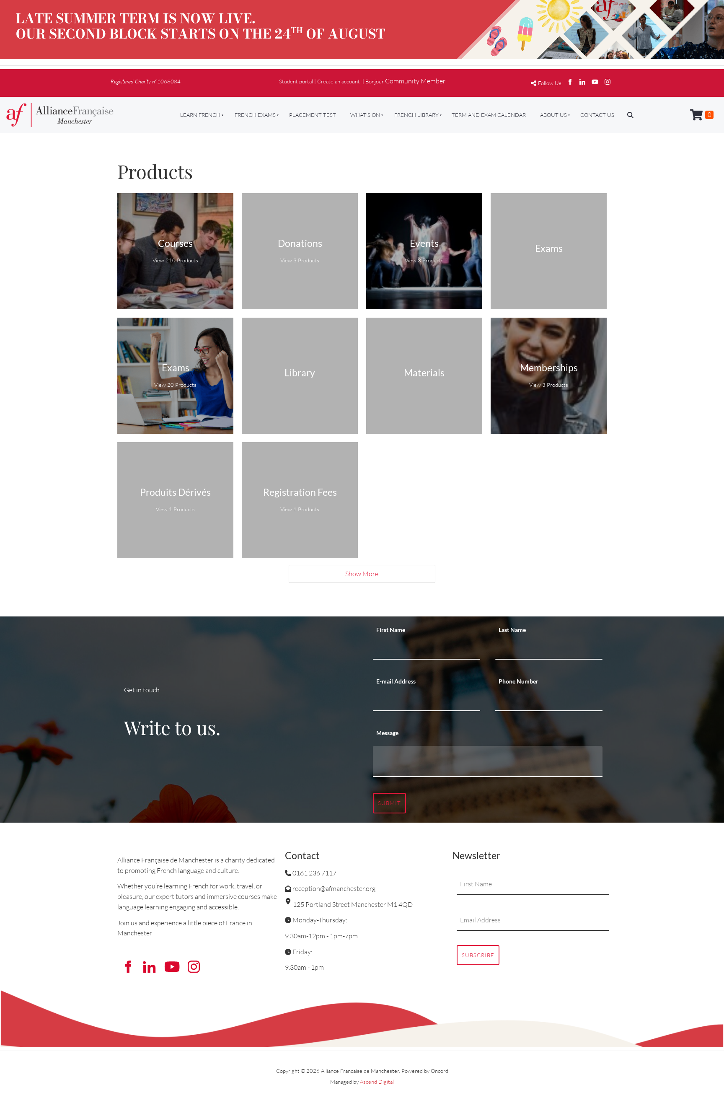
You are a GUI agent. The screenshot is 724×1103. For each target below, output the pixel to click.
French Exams (255, 114)
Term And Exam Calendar (489, 114)
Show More (361, 574)
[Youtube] (595, 82)
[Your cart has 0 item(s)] (702, 115)
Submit (389, 803)
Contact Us (597, 114)
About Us (553, 114)
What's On (365, 114)
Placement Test (312, 114)
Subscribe (478, 955)
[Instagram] (607, 82)
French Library (416, 114)
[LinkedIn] (582, 82)
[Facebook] (570, 82)
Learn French (200, 114)
